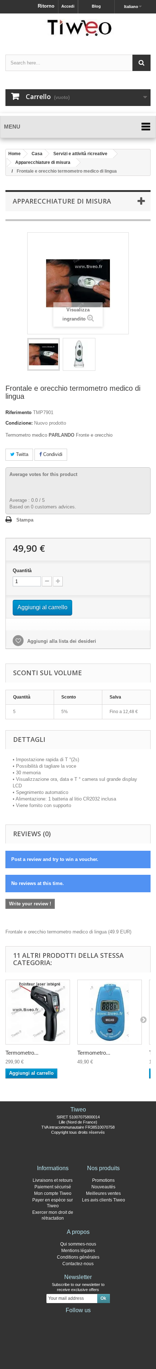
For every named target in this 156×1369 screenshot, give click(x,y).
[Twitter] (66, 1320)
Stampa (24, 520)
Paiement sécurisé (52, 1186)
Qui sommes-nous (78, 1244)
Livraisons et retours (53, 1180)
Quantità (22, 570)
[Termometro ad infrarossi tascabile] (109, 1012)
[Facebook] (55, 1320)
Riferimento (18, 412)
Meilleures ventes (103, 1193)
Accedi (67, 6)
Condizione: (19, 423)
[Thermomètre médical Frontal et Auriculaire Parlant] (43, 354)
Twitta (21, 454)
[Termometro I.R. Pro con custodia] (37, 1012)
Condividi (52, 454)
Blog (96, 6)
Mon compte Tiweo (52, 1193)
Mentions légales (78, 1250)
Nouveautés (103, 1186)
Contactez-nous (78, 1263)
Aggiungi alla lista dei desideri (61, 641)
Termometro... (21, 1053)
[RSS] (101, 1320)
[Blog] (90, 1320)
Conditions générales (78, 1257)
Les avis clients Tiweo (103, 1200)
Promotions (103, 1180)
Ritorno (46, 6)
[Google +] (78, 1320)
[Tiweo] (78, 27)
